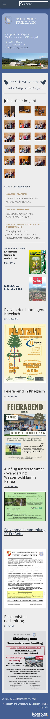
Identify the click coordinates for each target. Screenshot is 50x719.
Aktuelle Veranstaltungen (17, 186)
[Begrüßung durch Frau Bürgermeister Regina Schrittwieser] (9, 111)
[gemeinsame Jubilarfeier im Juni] (25, 110)
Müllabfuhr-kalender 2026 (13, 288)
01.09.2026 (9, 625)
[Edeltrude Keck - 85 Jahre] (9, 149)
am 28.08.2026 (11, 396)
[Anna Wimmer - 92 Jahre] (9, 160)
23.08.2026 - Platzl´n (16, 194)
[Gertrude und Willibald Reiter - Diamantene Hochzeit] (9, 173)
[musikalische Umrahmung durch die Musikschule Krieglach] (40, 111)
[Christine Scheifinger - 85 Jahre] (40, 124)
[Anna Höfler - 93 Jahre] (25, 160)
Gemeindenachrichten (15, 248)
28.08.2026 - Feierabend (17, 209)
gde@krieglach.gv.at (19, 47)
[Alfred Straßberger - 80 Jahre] (25, 124)
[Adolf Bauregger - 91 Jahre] (40, 149)
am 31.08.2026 (11, 486)
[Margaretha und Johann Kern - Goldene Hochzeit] (40, 161)
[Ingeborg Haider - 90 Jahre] (25, 149)
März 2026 (9, 263)
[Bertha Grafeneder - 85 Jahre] (40, 136)
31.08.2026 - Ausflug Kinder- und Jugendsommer (22, 225)
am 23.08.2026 (11, 318)
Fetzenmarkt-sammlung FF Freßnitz (25, 531)
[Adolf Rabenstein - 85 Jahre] (9, 137)
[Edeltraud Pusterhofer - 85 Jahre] (25, 136)
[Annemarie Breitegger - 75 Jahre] (9, 124)
